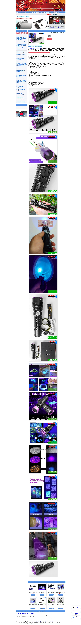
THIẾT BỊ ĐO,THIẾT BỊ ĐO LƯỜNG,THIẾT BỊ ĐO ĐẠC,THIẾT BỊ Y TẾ (21, 52)
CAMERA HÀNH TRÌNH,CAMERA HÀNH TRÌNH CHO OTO (20, 71)
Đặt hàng (33, 594)
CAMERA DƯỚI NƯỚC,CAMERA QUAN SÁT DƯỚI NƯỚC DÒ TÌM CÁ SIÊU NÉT (21, 42)
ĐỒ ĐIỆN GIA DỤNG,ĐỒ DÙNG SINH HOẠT (21, 95)
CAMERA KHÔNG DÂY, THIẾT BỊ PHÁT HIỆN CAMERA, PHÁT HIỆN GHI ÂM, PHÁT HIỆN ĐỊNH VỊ (21, 38)
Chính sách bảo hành (24, 611)
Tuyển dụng (39, 611)
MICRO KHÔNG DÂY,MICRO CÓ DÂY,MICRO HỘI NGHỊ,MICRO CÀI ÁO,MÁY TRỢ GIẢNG (21, 68)
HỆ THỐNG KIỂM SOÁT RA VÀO (20, 89)
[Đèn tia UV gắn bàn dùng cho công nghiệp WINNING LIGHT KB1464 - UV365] (51, 603)
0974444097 (52, 27)
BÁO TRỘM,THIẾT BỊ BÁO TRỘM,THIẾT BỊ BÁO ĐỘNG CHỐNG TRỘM (21, 84)
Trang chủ (18, 611)
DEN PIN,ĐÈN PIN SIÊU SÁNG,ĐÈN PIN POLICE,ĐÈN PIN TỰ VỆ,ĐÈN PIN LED (21, 33)
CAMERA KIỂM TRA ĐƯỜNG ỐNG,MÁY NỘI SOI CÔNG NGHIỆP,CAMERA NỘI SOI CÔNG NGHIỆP (21, 45)
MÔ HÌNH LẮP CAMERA (19, 86)
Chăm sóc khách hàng (19, 14)
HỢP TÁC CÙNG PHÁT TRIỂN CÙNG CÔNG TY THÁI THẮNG (21, 91)
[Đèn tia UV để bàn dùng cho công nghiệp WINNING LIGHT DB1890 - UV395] (60, 603)
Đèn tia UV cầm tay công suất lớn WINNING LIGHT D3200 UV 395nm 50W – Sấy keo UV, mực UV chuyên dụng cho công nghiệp (60, 593)
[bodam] (32, 22)
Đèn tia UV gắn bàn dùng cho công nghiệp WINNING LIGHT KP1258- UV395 (42, 605)
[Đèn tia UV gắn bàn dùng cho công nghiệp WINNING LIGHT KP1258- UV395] (42, 603)
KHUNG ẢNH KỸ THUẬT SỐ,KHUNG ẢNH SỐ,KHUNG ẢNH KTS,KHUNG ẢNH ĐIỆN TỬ (21, 48)
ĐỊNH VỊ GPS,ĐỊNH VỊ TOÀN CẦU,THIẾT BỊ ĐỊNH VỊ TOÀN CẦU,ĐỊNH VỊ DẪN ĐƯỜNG (21, 81)
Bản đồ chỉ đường (43, 619)
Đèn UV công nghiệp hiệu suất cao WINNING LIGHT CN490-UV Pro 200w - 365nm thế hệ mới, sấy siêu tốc (33, 592)
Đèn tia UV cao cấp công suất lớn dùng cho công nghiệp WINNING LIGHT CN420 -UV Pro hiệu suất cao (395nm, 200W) (51, 593)
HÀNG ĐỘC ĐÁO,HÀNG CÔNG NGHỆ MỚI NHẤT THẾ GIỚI (21, 57)
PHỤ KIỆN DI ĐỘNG (19, 93)
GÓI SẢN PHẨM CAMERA (19, 97)
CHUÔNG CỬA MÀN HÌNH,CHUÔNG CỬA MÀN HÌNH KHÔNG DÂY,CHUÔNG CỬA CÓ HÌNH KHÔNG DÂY (21, 64)
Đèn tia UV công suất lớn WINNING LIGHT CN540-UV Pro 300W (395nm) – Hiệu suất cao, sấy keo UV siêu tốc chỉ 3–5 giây (42, 593)
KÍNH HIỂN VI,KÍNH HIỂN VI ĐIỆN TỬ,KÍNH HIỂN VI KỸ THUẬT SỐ (20, 61)
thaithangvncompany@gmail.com (49, 621)
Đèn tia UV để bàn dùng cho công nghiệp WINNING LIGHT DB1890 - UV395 (60, 605)
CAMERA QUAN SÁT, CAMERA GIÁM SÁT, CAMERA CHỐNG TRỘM (21, 78)
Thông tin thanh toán (32, 611)
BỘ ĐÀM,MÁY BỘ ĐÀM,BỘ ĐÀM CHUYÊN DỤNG (20, 59)
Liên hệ (43, 611)
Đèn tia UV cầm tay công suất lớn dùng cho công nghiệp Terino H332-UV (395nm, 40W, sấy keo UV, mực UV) (33, 605)
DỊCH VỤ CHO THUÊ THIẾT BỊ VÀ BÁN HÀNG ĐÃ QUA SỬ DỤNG (21, 99)
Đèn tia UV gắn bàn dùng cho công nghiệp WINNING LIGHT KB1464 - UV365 (51, 605)
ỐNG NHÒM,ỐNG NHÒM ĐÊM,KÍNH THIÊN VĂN (21, 35)
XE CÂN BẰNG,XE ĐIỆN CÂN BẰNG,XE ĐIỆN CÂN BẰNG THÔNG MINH (21, 102)
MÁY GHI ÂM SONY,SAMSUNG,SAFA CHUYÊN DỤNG (21, 76)
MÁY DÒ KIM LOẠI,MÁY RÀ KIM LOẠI (21, 54)
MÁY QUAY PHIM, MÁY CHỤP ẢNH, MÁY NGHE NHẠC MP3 (21, 73)
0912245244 (60, 27)
